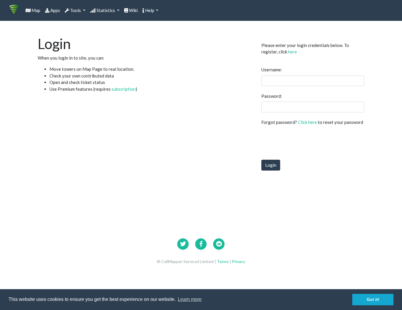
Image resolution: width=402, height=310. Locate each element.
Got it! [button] (373, 299)
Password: (271, 96)
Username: (271, 69)
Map (35, 10)
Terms (223, 261)
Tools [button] (75, 10)
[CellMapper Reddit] (219, 243)
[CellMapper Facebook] (201, 243)
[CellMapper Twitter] (183, 243)
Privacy (238, 261)
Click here (307, 122)
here (292, 51)
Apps (54, 10)
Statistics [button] (106, 10)
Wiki (133, 10)
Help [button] (149, 10)
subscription (124, 89)
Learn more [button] (190, 299)
